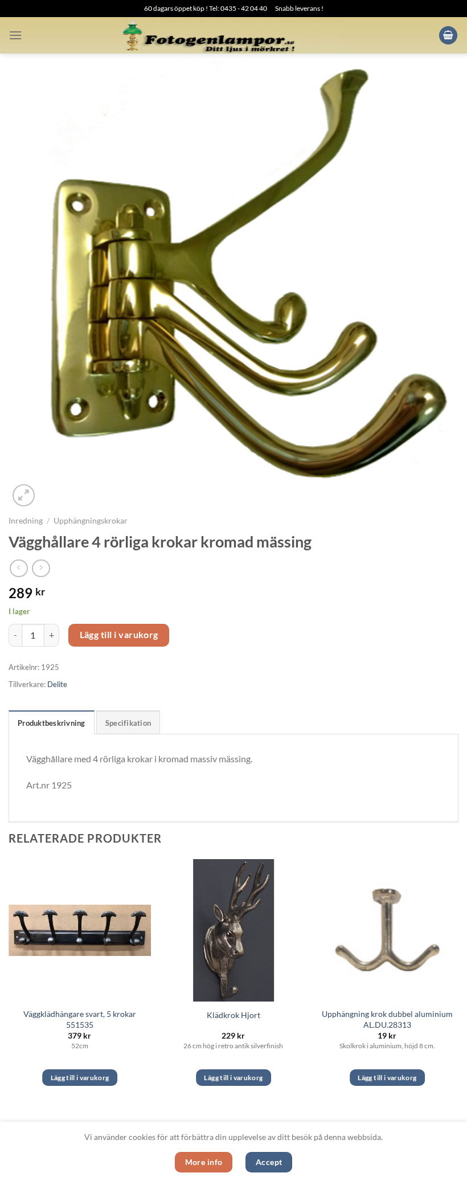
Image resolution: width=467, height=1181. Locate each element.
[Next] (457, 983)
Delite (57, 684)
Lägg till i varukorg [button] (80, 1077)
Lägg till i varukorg (119, 635)
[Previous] (9, 983)
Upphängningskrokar (91, 520)
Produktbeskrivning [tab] (51, 723)
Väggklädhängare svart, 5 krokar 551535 (79, 1019)
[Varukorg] (448, 35)
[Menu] (15, 35)
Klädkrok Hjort (233, 1015)
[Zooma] (24, 495)
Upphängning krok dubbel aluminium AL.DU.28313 (387, 1019)
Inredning (26, 520)
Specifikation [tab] (128, 723)
